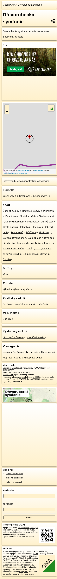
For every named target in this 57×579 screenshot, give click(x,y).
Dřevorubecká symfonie (30, 5)
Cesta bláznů (10, 227)
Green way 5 (25, 196)
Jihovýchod (9, 181)
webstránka (43, 31)
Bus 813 (7, 319)
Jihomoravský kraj (26, 181)
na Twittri (30, 530)
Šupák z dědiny (11, 211)
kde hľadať (8, 490)
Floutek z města (28, 216)
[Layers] (51, 108)
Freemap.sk (38, 170)
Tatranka (24, 227)
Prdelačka (32, 221)
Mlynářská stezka (36, 337)
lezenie (48, 243)
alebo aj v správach (14, 482)
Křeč (29, 248)
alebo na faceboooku (14, 478)
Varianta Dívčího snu (13, 238)
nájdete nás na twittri (14, 473)
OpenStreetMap (23, 170)
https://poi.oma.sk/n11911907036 (15, 173)
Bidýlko (7, 259)
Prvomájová (17, 232)
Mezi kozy (44, 232)
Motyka (43, 254)
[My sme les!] (29, 75)
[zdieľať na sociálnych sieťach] (53, 20)
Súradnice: (7, 372)
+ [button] (7, 107)
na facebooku (23, 528)
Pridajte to (23, 572)
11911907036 (8, 370)
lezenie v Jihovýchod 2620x (28, 357)
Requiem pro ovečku (13, 248)
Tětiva (38, 243)
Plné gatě (37, 227)
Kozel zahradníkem (22, 243)
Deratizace (11, 216)
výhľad (6, 289)
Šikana (33, 254)
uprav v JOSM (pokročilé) (39, 368)
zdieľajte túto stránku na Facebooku (20, 529)
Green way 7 (42, 196)
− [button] (7, 111)
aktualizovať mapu (19, 368)
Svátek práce (34, 238)
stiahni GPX (8, 375)
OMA (12, 5)
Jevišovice (43, 181)
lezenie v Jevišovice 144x (16, 352)
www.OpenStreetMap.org (37, 551)
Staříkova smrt (46, 216)
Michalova (48, 211)
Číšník (16, 254)
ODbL (35, 553)
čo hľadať (8, 504)
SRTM (31, 569)
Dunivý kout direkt (14, 221)
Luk (24, 254)
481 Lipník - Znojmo (13, 337)
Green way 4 (9, 196)
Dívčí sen (31, 232)
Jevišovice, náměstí (13, 304)
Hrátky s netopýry (31, 211)
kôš (5, 274)
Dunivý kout (47, 221)
